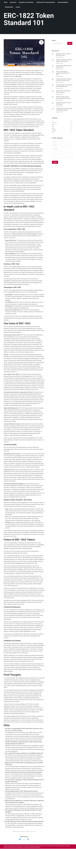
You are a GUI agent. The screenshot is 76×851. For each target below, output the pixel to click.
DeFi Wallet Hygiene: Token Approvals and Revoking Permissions (64, 85)
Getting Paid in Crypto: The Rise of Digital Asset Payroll (63, 54)
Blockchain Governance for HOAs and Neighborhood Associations (64, 60)
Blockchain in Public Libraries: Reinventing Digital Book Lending (63, 97)
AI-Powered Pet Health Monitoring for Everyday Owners (64, 66)
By (25, 831)
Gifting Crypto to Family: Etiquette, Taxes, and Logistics (63, 91)
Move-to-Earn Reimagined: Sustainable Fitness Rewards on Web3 (63, 73)
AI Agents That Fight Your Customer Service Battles (63, 103)
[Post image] (53, 54)
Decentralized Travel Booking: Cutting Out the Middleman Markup (64, 109)
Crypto (18, 831)
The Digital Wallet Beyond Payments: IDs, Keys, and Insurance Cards (64, 79)
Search (54, 40)
